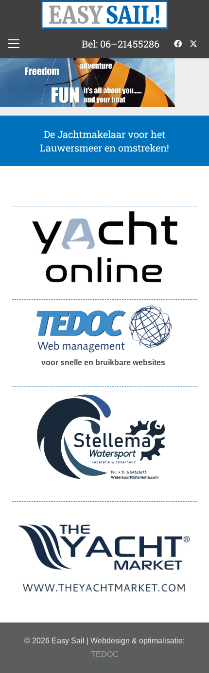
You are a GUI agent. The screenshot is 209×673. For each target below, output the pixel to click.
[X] (193, 43)
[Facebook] (178, 43)
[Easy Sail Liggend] (105, 14)
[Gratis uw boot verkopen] (104, 247)
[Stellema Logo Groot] (104, 438)
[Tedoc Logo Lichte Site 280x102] (104, 328)
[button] (13, 44)
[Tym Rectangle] (104, 558)
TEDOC (105, 654)
